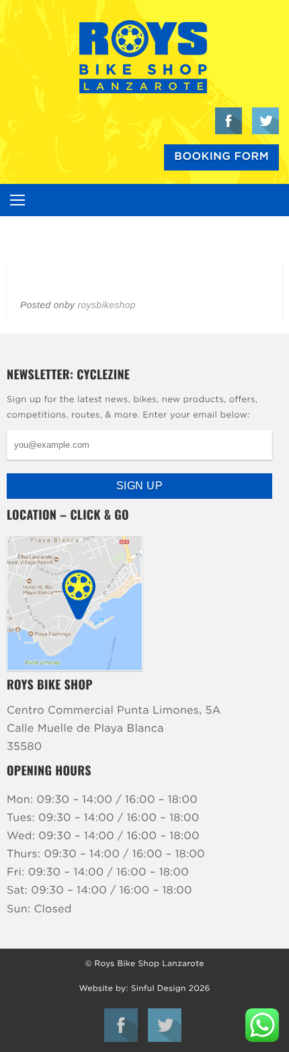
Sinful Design (158, 989)
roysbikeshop (107, 304)
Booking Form (221, 157)
